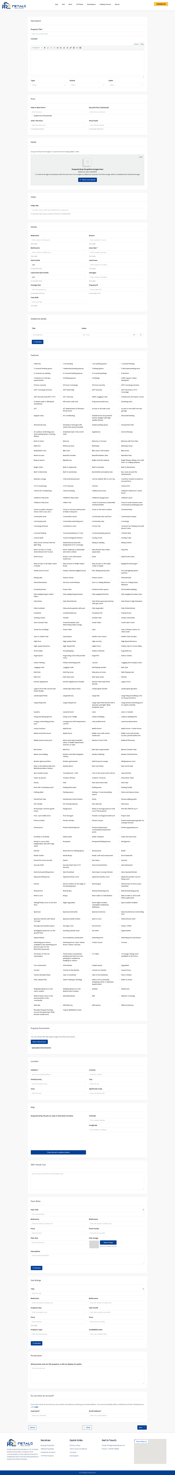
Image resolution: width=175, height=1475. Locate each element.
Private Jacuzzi (97, 820)
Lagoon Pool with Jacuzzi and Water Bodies (45, 690)
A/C (35, 409)
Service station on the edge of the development (74, 885)
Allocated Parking (127, 416)
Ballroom (37, 446)
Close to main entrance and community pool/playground (132, 504)
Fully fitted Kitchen (70, 601)
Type (33, 80)
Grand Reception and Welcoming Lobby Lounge (72, 624)
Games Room (126, 613)
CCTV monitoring (40, 486)
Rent (70, 4)
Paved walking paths (129, 799)
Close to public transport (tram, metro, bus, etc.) (43, 511)
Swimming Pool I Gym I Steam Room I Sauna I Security (74, 943)
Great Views (96, 623)
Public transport (98, 837)
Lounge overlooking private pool (44, 722)
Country (92, 1070)
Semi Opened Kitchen (129, 872)
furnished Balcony (69, 613)
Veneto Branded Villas (42, 975)
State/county (36, 1079)
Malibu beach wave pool (43, 740)
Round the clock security (43, 860)
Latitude (92, 1116)
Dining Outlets (126, 543)
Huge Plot (95, 656)
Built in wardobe (98, 467)
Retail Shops (67, 856)
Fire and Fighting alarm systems (129, 572)
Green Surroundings (41, 630)
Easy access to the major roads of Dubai (101, 565)
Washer (95, 989)
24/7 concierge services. (43, 390)
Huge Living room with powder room (74, 657)
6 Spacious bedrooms (100, 402)
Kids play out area (99, 672)
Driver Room (38, 557)
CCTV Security (68, 486)
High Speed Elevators (129, 641)
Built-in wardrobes (70, 472)
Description (35, 1251)
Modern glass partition (42, 761)
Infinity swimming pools (71, 663)
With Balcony (68, 1005)
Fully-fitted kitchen (128, 608)
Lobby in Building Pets (129, 717)
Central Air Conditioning (43, 491)
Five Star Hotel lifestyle (71, 582)
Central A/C (125, 486)
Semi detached (126, 865)
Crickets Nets (126, 533)
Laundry (37, 712)
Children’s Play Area (41, 503)
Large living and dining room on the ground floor (131, 697)
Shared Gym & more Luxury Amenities (131, 885)
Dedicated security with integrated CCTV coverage (73, 544)
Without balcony (127, 1005)
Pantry (36, 783)
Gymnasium (67, 637)
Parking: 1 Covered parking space (102, 793)
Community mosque (128, 517)
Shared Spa (67, 891)
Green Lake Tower (128, 623)
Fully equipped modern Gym (131, 594)
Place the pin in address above (58, 1152)
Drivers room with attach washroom (72, 558)
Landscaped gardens (129, 689)
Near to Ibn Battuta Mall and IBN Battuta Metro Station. (44, 767)
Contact (73, 1452)
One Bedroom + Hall (70, 773)
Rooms (92, 236)
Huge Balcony (126, 651)
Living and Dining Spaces (43, 717)
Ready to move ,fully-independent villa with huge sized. (44, 843)
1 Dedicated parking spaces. (73, 369)
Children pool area (99, 491)
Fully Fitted (38, 601)
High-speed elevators (42, 646)
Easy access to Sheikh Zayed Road (73, 565)
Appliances (96, 432)
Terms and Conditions (78, 1449)
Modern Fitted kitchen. (129, 754)
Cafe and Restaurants (71, 479)
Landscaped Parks (40, 696)
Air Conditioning (69, 416)
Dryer (94, 557)
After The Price (37, 121)
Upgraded (125, 965)
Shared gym (96, 884)
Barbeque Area (126, 446)
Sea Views (95, 860)
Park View (124, 783)
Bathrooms (35, 248)
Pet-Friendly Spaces (70, 804)
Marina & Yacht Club (99, 740)
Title (33, 328)
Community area (40, 517)
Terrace (124, 942)
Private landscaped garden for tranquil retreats (132, 821)
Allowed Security (40, 425)
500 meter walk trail (70, 402)
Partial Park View (40, 799)
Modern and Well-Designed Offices (73, 755)
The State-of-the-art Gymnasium (42, 955)
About (117, 4)
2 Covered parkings (99, 373)
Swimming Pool (97, 938)
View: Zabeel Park (40, 980)
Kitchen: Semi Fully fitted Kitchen (101, 683)
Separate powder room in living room (130, 878)
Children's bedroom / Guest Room (131, 492)
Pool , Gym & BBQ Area (42, 816)
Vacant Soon (126, 970)
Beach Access (39, 455)
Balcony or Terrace (99, 441)
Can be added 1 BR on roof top (103, 479)
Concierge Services (41, 526)
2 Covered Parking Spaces (72, 373)
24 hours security (98, 385)
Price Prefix (93, 121)
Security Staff (39, 865)
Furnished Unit (97, 613)
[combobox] (49, 85)
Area (33, 1089)
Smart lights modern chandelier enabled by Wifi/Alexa (100, 905)
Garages (92, 273)
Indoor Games (126, 656)
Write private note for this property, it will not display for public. (56, 1364)
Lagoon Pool (125, 682)
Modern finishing (98, 754)
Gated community (128, 618)
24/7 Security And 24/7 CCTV (44, 397)
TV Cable (95, 954)
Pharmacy (125, 804)
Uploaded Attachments (41, 1048)
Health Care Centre (99, 637)
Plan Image (93, 1238)
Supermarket (126, 931)
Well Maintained (69, 996)
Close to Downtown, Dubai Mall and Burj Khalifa (103, 504)
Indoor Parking (39, 663)
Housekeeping (68, 651)
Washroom (125, 989)
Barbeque (95, 446)
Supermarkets (39, 938)
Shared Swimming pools (130, 891)
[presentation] (37, 47)
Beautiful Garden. (69, 455)
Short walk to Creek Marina (102, 896)
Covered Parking (40, 533)
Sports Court (97, 919)
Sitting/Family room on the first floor (45, 904)
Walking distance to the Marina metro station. (72, 990)
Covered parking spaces (101, 533)
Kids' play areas (98, 677)
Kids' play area (68, 677)
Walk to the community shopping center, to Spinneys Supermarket (103, 982)
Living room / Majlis (70, 717)
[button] (37, 47)
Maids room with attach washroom (101, 734)
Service (36, 884)
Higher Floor (96, 646)
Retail (123, 851)
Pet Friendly (38, 804)
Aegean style (39, 416)
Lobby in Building (98, 717)
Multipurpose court (128, 761)
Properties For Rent (48, 1452)
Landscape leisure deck (72, 689)
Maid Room (67, 729)
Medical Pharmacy (128, 740)
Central (95, 486)
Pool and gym (68, 816)
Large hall (95, 696)
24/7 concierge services (130, 385)
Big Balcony (67, 460)
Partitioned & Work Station (73, 799)
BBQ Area (66, 451)
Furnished (37, 613)
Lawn (94, 712)
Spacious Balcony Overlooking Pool (132, 913)
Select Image (108, 1242)
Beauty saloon (39, 460)
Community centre (70, 517)
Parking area (96, 787)
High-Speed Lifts (69, 646)
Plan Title (34, 1210)
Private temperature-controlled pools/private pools (101, 829)
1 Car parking (68, 364)
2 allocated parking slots (130, 369)
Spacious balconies (70, 912)
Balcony (66, 441)
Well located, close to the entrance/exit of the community (43, 998)
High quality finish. (69, 641)
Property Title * (37, 29)
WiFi (93, 996)
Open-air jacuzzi (40, 778)
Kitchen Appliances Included (73, 682)
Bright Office (38, 467)
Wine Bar (37, 1005)
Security (124, 860)
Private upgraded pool (129, 827)
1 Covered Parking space (43, 369)
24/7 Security (97, 390)
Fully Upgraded (97, 608)
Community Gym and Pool (101, 517)
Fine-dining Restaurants (101, 571)
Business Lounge (40, 479)
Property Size (36, 1308)
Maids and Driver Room (42, 733)
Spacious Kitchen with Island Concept (44, 920)
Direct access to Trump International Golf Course (43, 551)
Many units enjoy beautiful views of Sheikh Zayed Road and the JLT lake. (73, 742)
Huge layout (38, 656)
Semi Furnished (68, 872)
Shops (65, 896)
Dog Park (124, 550)
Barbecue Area (68, 446)
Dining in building (98, 543)
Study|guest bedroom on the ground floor (44, 932)
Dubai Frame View (127, 557)
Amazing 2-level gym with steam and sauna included (73, 426)
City (90, 1079)
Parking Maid (38, 792)
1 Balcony (37, 364)
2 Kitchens (125, 373)
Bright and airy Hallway (100, 460)
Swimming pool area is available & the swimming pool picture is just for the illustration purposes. (45, 945)
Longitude (93, 1125)
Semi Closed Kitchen (99, 865)
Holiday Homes (105, 4)
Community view (98, 521)
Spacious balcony (98, 912)
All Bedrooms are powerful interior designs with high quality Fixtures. (102, 418)
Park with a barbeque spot (44, 787)
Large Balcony (68, 696)
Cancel (32, 1427)
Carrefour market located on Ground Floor (132, 480)
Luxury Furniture (39, 729)
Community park (40, 521)
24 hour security (40, 385)
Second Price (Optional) (99, 107)
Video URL (35, 206)
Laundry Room (68, 712)
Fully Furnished (39, 608)
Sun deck (95, 931)
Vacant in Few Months (71, 970)
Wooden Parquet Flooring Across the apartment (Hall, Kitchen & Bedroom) (44, 1012)
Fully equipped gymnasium (73, 594)
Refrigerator (125, 841)
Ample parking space (100, 425)
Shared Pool (38, 891)
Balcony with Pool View (129, 441)
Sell (63, 4)
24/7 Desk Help (68, 390)
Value (84, 328)
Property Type (36, 1330)
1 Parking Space (98, 369)
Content (34, 39)
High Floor (37, 641)
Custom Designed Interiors (73, 538)
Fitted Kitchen (126, 578)
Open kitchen (126, 773)
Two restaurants (40, 965)
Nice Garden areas (41, 773)
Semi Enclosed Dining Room (44, 872)
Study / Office (126, 926)
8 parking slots (126, 402)
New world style (127, 766)
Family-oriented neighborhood (74, 571)
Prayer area (125, 816)
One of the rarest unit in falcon (103, 773)
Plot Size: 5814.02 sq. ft (129, 809)
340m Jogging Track (99, 397)
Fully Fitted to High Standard (131, 601)
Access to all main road (101, 409)
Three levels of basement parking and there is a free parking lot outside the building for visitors (73, 957)
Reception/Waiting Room (101, 841)
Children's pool (126, 498)
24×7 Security (68, 397)
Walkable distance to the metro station (43, 990)
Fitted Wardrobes (40, 582)
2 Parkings (96, 378)
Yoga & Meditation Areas (72, 1010)
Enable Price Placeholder (43, 116)
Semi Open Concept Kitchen (102, 872)
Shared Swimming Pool (100, 891)
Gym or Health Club (41, 637)
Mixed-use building (41, 754)
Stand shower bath (128, 919)
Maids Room (67, 733)
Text (142, 44)
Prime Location (39, 820)
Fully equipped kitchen (100, 594)
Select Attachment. (39, 1042)
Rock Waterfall (126, 856)
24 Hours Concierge (70, 385)
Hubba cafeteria (98, 651)
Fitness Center (68, 578)
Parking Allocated (69, 787)
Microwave (38, 750)
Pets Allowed (97, 804)
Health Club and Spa (129, 637)
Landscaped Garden (99, 689)
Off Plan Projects (47, 1456)
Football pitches (40, 589)
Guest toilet (67, 630)
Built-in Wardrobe (40, 472)
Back (88, 1427)
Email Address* (95, 1411)
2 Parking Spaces (69, 378)
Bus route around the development (129, 473)
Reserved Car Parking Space (73, 851)
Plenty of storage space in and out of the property (103, 810)
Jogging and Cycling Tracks (131, 663)
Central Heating (69, 491)
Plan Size (34, 1238)
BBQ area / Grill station (100, 451)
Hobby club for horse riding (131, 646)
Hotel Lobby (38, 651)
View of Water (126, 975)
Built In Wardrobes (128, 467)
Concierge (125, 521)
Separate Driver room (71, 877)
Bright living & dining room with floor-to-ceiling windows (132, 461)
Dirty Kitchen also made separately (101, 551)
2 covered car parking (42, 373)
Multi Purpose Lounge (100, 761)
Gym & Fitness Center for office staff (130, 631)
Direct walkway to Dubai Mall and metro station (73, 551)
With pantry (96, 1005)
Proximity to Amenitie (41, 837)
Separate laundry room (100, 877)
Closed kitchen (126, 510)
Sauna (65, 860)
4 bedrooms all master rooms (132, 397)
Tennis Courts (97, 942)
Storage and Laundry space (44, 926)
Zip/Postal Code (95, 1089)
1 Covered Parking (127, 364)
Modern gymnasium (70, 761)
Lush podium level (98, 721)
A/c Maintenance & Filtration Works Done (73, 410)
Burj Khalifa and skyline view (102, 472)
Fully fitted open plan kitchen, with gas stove (103, 602)
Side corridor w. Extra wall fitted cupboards (130, 897)
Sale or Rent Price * (38, 107)
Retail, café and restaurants (102, 856)
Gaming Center (39, 618)
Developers (91, 4)
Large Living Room (69, 703)
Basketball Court (40, 451)
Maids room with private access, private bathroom (131, 734)
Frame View (67, 589)
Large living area (40, 703)
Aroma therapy (127, 432)
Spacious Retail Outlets (71, 919)
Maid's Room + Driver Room (131, 729)
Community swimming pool (73, 521)
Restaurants (96, 851)
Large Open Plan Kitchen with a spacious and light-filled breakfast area (103, 705)
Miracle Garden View (129, 750)
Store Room (96, 926)
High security (97, 641)
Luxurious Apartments (129, 721)
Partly (94, 799)
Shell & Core (38, 896)
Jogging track (39, 667)
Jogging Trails (68, 667)
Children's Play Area (41, 498)
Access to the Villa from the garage (131, 410)
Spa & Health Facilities (129, 903)
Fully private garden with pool (74, 608)
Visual (136, 44)
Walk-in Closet (126, 980)
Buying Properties (47, 1445)
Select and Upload (88, 180)
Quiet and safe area (128, 837)
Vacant (36, 970)
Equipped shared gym (129, 564)
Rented (36, 851)
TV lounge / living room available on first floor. (129, 955)
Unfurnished (67, 965)
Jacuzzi (94, 663)
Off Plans (79, 4)
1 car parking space (99, 364)
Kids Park (37, 672)
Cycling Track (97, 538)
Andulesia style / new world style (73, 433)
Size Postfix (35, 260)
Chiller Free (67, 503)
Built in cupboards (69, 467)
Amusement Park (127, 425)
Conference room (69, 526)
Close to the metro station (102, 510)
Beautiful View (126, 455)
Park (64, 783)
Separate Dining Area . (42, 877)
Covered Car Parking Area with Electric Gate (132, 527)
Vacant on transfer (99, 970)
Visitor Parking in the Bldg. (72, 980)
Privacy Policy (75, 1445)
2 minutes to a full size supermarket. (42, 379)
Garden (66, 618)
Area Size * (93, 248)
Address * (35, 1070)
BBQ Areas (125, 451)
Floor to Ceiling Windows (101, 582)
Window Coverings (128, 996)
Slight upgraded (69, 903)
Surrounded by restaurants (73, 938)
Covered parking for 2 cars (73, 533)
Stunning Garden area (71, 931)
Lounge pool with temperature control (74, 722)
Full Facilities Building (129, 589)
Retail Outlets (39, 856)
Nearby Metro (68, 766)
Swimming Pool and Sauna (131, 938)
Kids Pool (37, 677)
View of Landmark (69, 975)
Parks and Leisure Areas (130, 792)
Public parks (67, 837)
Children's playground (100, 498)
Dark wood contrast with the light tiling (44, 544)
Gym (94, 630)
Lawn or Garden (127, 712)
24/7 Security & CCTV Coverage (129, 391)
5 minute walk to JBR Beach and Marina (44, 403)
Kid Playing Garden (99, 667)
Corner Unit (96, 526)
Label (110, 80)
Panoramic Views (127, 778)
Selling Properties (47, 1449)
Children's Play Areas (70, 498)
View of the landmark (100, 975)
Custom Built (38, 538)
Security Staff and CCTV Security (72, 866)
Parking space (68, 792)
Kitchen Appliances (41, 682)
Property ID (93, 285)
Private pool (38, 827)
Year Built (34, 297)
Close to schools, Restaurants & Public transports (74, 511)
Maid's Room (96, 729)
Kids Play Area (68, 672)
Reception (66, 841)
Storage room (68, 926)
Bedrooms (35, 236)
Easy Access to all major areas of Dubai (45, 565)
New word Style (97, 766)
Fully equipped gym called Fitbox (43, 595)
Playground (67, 809)
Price (33, 1229)
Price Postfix (94, 1229)
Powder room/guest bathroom (103, 816)
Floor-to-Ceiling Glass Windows (129, 583)
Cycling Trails (126, 538)
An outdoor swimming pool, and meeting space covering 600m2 (44, 434)
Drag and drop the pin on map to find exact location (52, 1116)
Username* (35, 1411)
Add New (38, 342)
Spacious (37, 912)
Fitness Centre (97, 578)
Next (140, 1427)
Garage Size (36, 285)
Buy (56, 4)
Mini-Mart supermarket (100, 750)
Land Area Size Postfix (40, 273)
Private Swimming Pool (71, 827)
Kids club (124, 667)
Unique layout (97, 965)
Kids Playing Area (127, 672)
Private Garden (68, 820)
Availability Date (95, 1330)
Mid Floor (66, 750)
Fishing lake (38, 578)
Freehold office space (100, 589)
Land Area (93, 260)
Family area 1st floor (41, 571)
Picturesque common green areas (44, 810)
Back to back (39, 441)
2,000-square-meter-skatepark (129, 379)
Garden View (97, 618)
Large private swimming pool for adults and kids (132, 704)
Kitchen (124, 677)
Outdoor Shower (69, 778)
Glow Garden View (41, 623)
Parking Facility (126, 787)
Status (72, 80)
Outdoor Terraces (99, 778)
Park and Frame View (100, 783)
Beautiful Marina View (100, 455)
